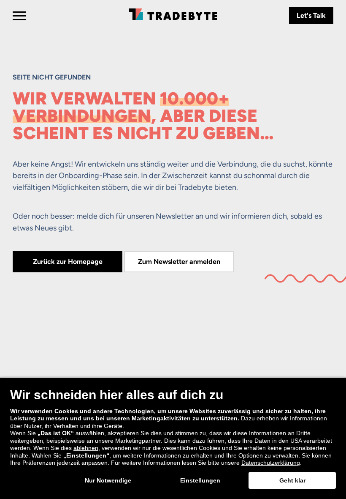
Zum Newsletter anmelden (179, 262)
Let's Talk (311, 15)
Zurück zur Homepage (68, 262)
